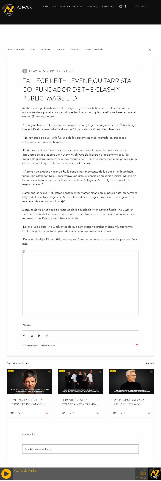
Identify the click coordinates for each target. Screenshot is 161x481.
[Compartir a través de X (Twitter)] (31, 335)
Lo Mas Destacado (94, 49)
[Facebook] (125, 6)
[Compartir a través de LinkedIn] (39, 335)
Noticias (61, 49)
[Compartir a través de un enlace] (46, 335)
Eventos (75, 49)
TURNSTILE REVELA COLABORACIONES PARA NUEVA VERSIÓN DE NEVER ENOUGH (80, 402)
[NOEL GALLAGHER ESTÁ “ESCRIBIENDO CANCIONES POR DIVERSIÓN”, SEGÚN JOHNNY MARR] (29, 381)
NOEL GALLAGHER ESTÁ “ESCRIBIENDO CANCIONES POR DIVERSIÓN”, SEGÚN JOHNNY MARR (29, 402)
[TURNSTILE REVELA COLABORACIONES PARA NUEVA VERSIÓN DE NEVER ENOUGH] (80, 381)
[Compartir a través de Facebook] (23, 335)
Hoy (33, 49)
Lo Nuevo (45, 49)
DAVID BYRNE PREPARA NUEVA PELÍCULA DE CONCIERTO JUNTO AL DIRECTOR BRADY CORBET (130, 402)
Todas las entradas (16, 49)
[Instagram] (120, 6)
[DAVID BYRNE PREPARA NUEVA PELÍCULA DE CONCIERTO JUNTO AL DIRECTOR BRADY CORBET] (131, 381)
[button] (150, 49)
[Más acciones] (137, 71)
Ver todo (150, 363)
